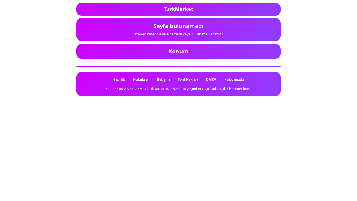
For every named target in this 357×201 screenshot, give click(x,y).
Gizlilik (119, 79)
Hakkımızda (234, 79)
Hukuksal (141, 79)
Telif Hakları (188, 79)
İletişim (163, 79)
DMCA (211, 79)
